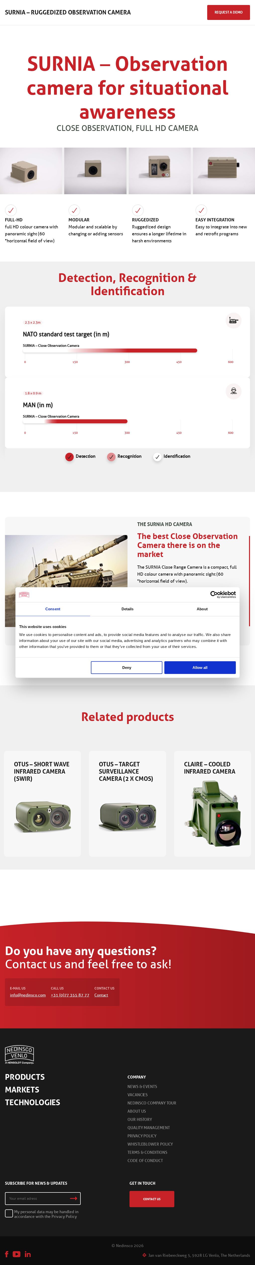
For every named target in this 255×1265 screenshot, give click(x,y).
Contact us (152, 1199)
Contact (101, 995)
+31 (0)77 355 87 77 (70, 995)
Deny (126, 667)
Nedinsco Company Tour (152, 1103)
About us (137, 1111)
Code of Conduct (145, 1160)
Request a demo (229, 12)
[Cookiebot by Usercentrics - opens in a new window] (214, 594)
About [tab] (202, 609)
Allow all (199, 667)
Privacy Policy (142, 1136)
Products (25, 1077)
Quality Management (149, 1127)
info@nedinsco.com (28, 995)
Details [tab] (128, 609)
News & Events (142, 1086)
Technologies (32, 1102)
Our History (140, 1119)
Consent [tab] (52, 609)
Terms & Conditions (147, 1152)
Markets (22, 1090)
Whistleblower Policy (150, 1144)
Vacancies (138, 1094)
